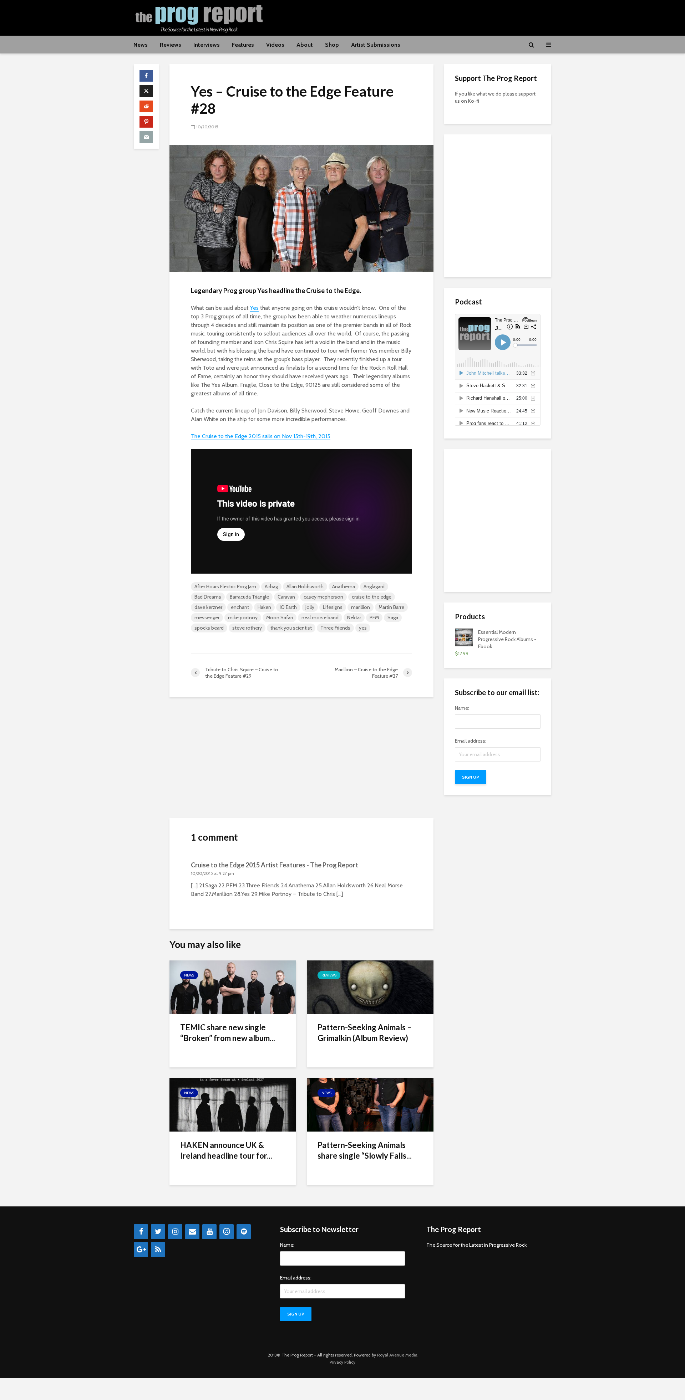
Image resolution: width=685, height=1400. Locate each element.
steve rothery (247, 628)
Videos (275, 44)
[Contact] (192, 1231)
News (140, 44)
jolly (309, 607)
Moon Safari (279, 617)
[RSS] (158, 1249)
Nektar (354, 617)
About (304, 44)
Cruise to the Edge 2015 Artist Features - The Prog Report (274, 865)
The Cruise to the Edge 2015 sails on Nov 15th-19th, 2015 (260, 436)
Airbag (271, 586)
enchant (240, 607)
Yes (254, 307)
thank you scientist (291, 628)
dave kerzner (208, 607)
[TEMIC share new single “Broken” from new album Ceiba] (232, 986)
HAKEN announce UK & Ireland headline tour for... (226, 1150)
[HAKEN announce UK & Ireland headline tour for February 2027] (232, 1104)
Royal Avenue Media (397, 1355)
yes (363, 628)
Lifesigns (332, 607)
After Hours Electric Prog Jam (225, 586)
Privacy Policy (342, 1362)
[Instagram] (175, 1231)
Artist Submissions (375, 44)
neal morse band (320, 617)
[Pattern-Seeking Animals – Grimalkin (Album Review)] (370, 986)
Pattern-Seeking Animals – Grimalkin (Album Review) (365, 1032)
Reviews (170, 44)
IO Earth (288, 607)
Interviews (206, 44)
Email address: (470, 741)
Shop (332, 44)
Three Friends (335, 628)
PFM (374, 617)
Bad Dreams (207, 597)
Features (243, 44)
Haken (264, 607)
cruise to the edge (371, 597)
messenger (206, 617)
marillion (360, 607)
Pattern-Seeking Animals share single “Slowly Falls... (365, 1150)
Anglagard (374, 586)
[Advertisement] (421, 17)
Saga (392, 617)
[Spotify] (244, 1231)
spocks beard (209, 628)
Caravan (286, 597)
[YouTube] (209, 1231)
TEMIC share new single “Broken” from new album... (227, 1032)
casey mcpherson (323, 597)
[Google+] (141, 1249)
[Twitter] (158, 1231)
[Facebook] (141, 1231)
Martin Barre (391, 607)
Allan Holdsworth (305, 586)
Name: (462, 708)
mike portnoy (243, 617)
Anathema (343, 586)
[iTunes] (226, 1231)
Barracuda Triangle (249, 597)
